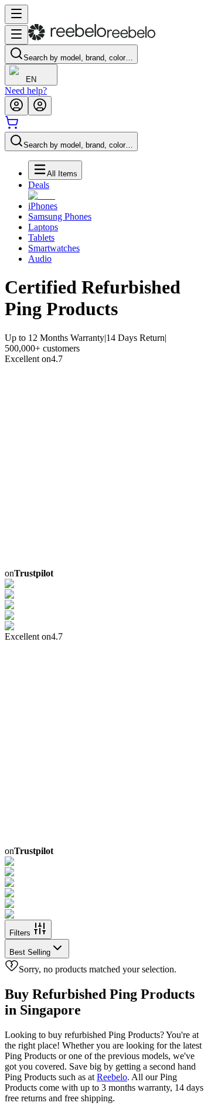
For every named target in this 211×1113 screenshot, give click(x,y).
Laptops (43, 227)
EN (31, 79)
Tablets (41, 238)
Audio (40, 259)
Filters (19, 932)
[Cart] (12, 126)
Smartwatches (54, 248)
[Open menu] (16, 14)
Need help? (26, 90)
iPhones (42, 206)
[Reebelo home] (91, 38)
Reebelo (112, 1077)
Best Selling (29, 952)
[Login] (16, 105)
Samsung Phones (59, 216)
